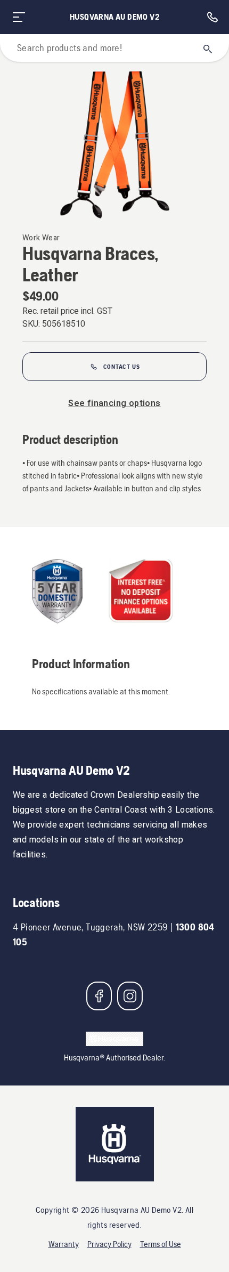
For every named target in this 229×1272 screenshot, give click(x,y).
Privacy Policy (109, 1244)
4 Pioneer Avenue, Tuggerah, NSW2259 (90, 927)
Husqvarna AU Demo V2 (114, 17)
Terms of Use (160, 1244)
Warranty (63, 1244)
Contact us (121, 366)
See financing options (114, 403)
